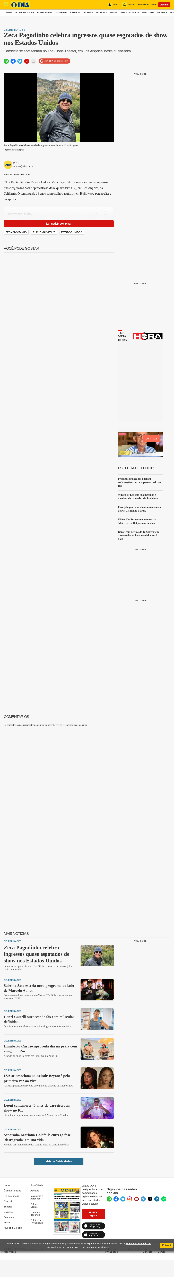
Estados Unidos (71, 232)
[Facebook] (116, 1199)
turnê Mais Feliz (44, 232)
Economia (101, 12)
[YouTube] (136, 1199)
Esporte (75, 12)
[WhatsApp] (109, 1199)
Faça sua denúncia (35, 1213)
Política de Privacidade (36, 1221)
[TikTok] (150, 1199)
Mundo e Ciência (129, 12)
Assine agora (93, 1214)
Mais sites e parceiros (36, 1197)
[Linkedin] (156, 1199)
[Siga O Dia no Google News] (54, 61)
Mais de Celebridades (59, 1161)
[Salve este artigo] (26, 61)
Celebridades (14, 29)
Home (9, 12)
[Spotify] (163, 1199)
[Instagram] (129, 1199)
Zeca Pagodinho (16, 232)
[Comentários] (33, 61)
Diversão (61, 12)
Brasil (113, 12)
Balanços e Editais (36, 1205)
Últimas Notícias (24, 12)
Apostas (162, 12)
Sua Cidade (148, 12)
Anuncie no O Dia (146, 4)
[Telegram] (143, 1199)
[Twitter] (122, 1199)
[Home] (20, 7)
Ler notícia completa (58, 223)
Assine (164, 4)
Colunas (88, 12)
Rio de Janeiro (45, 12)
